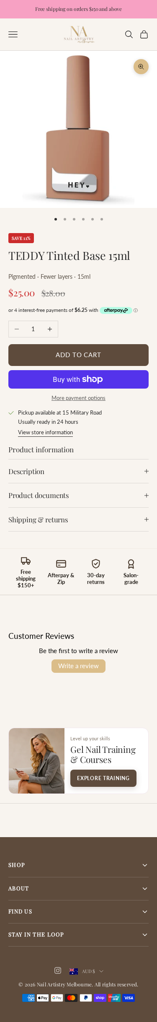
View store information (45, 432)
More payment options (78, 398)
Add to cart (78, 354)
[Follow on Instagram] (58, 970)
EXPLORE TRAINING (103, 778)
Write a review (78, 665)
